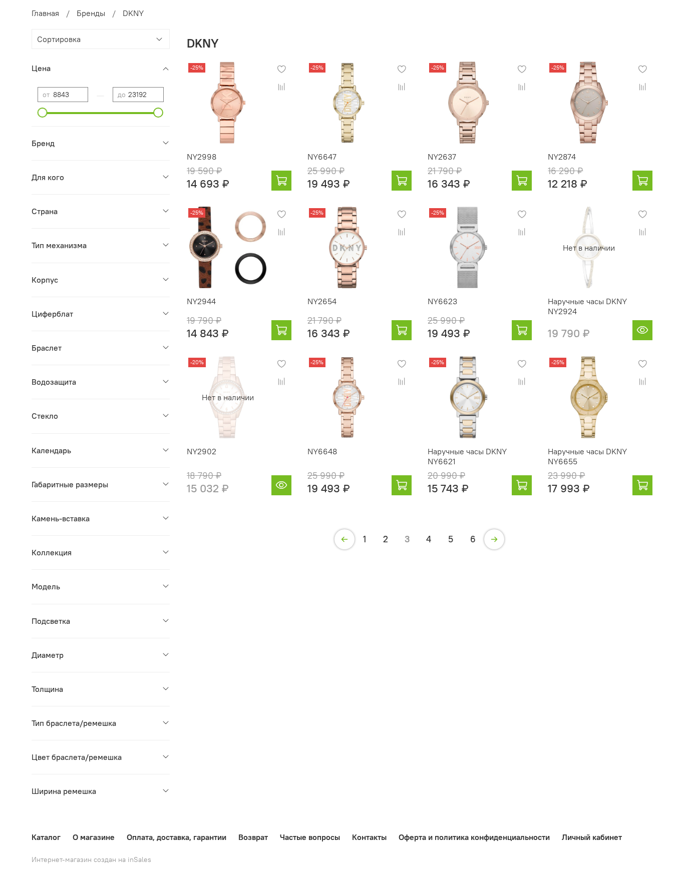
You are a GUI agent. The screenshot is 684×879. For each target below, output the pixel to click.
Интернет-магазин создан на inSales (91, 859)
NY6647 (321, 157)
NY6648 (322, 451)
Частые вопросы (310, 837)
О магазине (94, 837)
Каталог (46, 837)
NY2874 (562, 157)
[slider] (42, 112)
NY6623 (442, 301)
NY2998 (201, 157)
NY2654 (321, 301)
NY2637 (442, 157)
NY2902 (201, 451)
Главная (45, 13)
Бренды (91, 13)
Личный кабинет (592, 837)
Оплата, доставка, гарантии (176, 837)
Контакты (369, 837)
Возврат (253, 837)
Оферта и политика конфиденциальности (474, 837)
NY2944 (201, 301)
